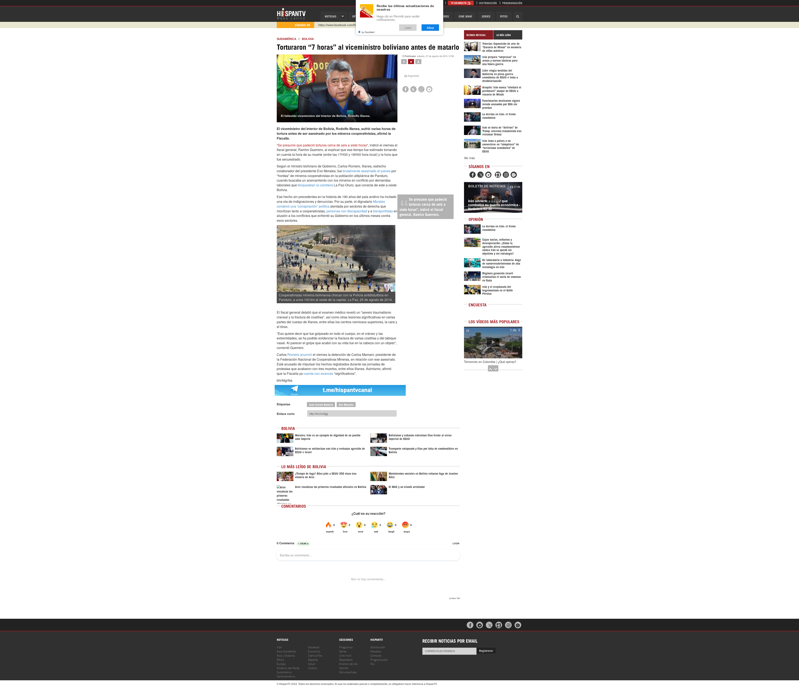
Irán (279, 647)
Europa (281, 663)
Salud (311, 663)
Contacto (375, 655)
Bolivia (308, 39)
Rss (372, 663)
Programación (512, 3)
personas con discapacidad (346, 211)
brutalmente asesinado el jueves (367, 170)
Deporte (313, 659)
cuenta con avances (318, 373)
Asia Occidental (286, 651)
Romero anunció (299, 354)
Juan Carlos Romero (321, 404)
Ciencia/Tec (315, 655)
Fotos (504, 16)
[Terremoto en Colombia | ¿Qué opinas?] (493, 342)
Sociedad (313, 647)
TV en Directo (459, 3)
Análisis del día (348, 663)
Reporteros (346, 659)
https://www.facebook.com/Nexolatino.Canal (347, 25)
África (280, 659)
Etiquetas (283, 404)
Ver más (469, 158)
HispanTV (291, 13)
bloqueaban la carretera (315, 185)
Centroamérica (286, 676)
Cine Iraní (465, 16)
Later (407, 27)
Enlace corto (286, 414)
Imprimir (413, 76)
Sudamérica (286, 39)
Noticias (330, 16)
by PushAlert (368, 32)
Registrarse (486, 650)
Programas (346, 647)
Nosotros (375, 651)
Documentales (348, 672)
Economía (314, 651)
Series (486, 16)
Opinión (344, 667)
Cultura (312, 667)
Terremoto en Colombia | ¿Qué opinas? (490, 362)
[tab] (478, 35)
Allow (430, 27)
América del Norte (288, 667)
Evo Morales (346, 404)
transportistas (383, 211)
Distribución (488, 3)
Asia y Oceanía (286, 655)
